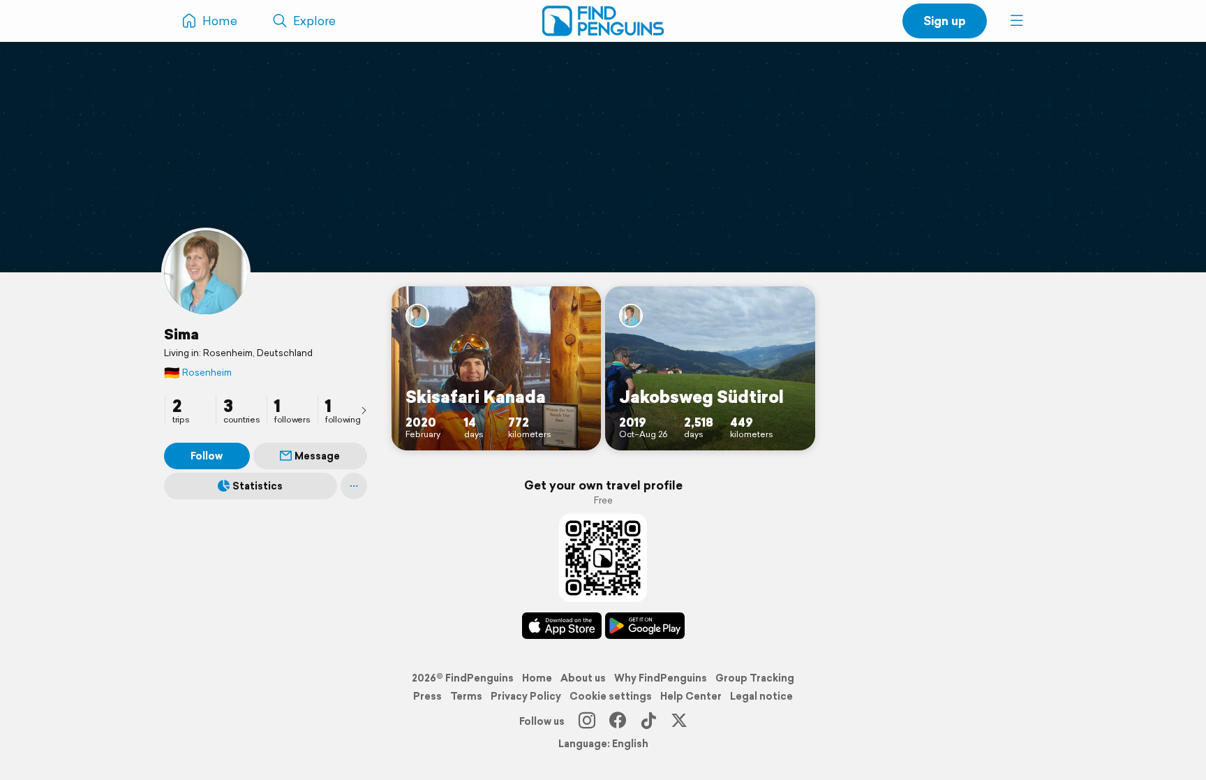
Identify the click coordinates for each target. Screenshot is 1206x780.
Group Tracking (754, 678)
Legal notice (761, 696)
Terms (466, 696)
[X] (679, 721)
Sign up (944, 20)
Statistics (257, 486)
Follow (207, 456)
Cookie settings (611, 696)
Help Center (691, 696)
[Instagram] (587, 721)
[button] (1017, 21)
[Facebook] (617, 721)
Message (317, 456)
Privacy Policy (526, 696)
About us (583, 678)
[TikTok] (648, 721)
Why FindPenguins (660, 678)
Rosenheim (198, 372)
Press (427, 696)
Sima (181, 333)
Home (537, 678)
